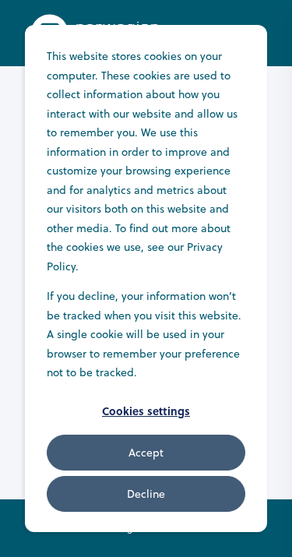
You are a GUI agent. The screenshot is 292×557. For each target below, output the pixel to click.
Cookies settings (146, 410)
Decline (146, 494)
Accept (146, 452)
